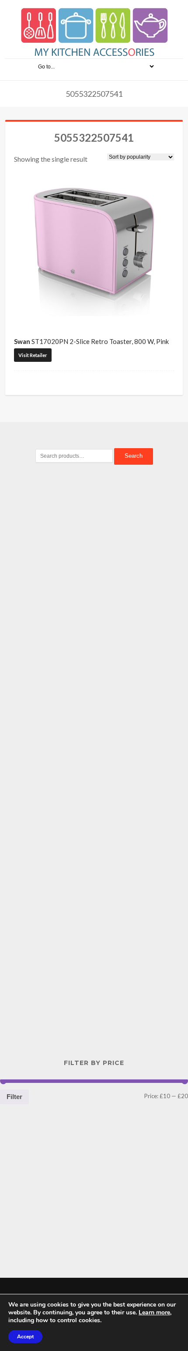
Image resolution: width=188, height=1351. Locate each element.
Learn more (154, 1312)
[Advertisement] (94, 621)
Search (134, 456)
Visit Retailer (32, 355)
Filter (14, 1096)
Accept (25, 1336)
